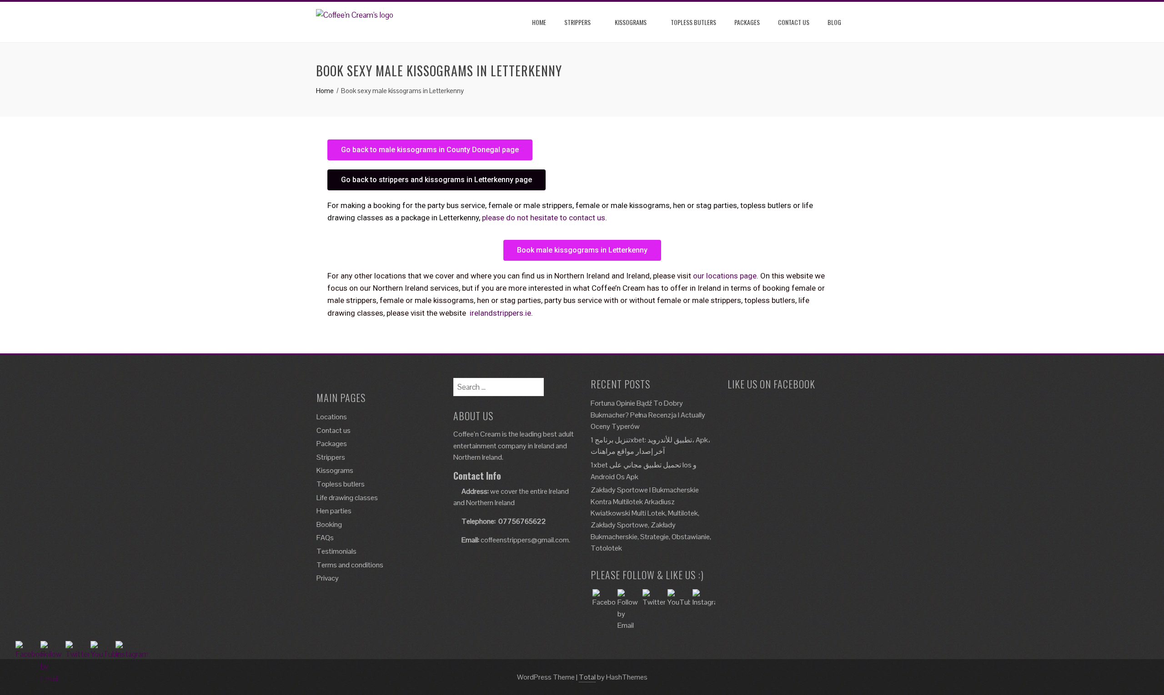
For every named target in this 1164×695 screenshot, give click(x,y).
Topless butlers (693, 22)
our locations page (725, 275)
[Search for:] (498, 383)
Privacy (327, 578)
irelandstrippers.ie (500, 313)
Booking (329, 524)
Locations (331, 417)
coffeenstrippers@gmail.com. (525, 540)
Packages (747, 22)
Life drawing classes (347, 497)
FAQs (325, 537)
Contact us (333, 430)
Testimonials (336, 551)
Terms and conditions (349, 565)
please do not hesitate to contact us (543, 217)
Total (587, 677)
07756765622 (522, 521)
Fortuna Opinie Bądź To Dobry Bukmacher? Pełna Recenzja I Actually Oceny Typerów (648, 414)
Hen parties (333, 511)
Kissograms (631, 22)
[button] (429, 149)
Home (539, 22)
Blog (834, 22)
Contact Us (793, 22)
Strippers (577, 22)
